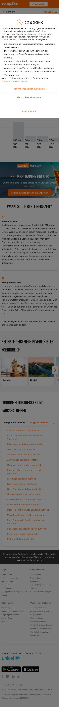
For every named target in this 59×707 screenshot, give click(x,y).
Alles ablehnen (29, 111)
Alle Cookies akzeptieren (29, 97)
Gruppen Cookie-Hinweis (14, 81)
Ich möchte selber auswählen (29, 88)
